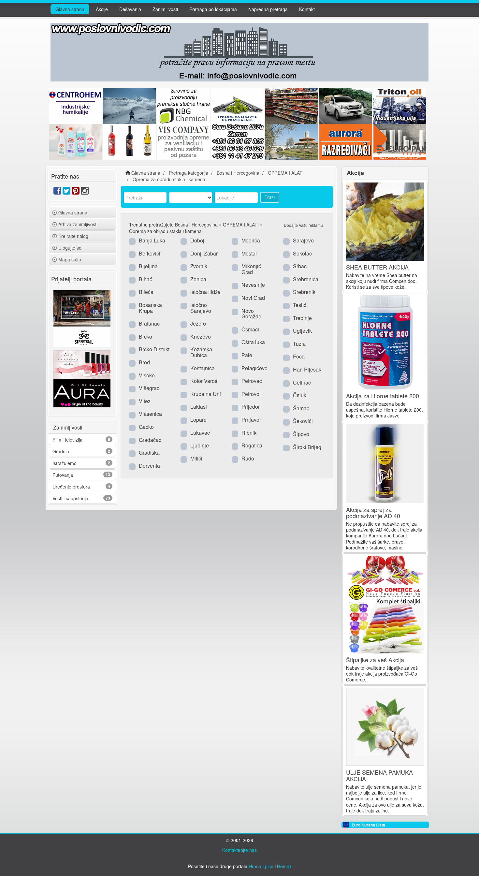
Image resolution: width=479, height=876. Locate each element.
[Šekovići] (286, 421)
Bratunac (149, 323)
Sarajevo (303, 240)
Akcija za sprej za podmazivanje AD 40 (373, 512)
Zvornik (198, 266)
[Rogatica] (235, 446)
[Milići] (184, 459)
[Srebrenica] (286, 280)
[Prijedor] (235, 407)
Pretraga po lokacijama (213, 9)
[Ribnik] (235, 433)
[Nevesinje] (235, 285)
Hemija (284, 866)
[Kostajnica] (184, 368)
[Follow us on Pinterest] (76, 192)
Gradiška (149, 452)
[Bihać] (132, 280)
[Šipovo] (286, 434)
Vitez (145, 401)
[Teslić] (286, 305)
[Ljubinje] (184, 446)
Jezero (198, 323)
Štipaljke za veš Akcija (375, 659)
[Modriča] (235, 241)
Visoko (147, 375)
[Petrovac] (235, 381)
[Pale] (235, 355)
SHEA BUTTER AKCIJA (377, 267)
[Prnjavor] (235, 420)
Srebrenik (304, 292)
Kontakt (307, 9)
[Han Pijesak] (286, 370)
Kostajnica (202, 368)
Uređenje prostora (71, 486)
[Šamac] (286, 409)
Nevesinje (253, 284)
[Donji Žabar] (184, 254)
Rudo (247, 458)
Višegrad (149, 388)
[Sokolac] (286, 254)
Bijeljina (148, 266)
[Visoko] (132, 376)
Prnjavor (251, 419)
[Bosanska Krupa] (132, 305)
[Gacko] (132, 427)
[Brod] (132, 363)
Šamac (301, 408)
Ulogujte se (69, 247)
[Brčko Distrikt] (132, 350)
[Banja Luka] (132, 241)
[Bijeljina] (132, 266)
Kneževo (200, 336)
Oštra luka (253, 342)
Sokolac (302, 253)
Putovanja (62, 475)
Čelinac (302, 382)
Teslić (299, 305)
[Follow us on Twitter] (66, 192)
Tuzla (299, 343)
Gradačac (150, 440)
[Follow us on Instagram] (85, 192)
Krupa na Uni (205, 394)
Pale (246, 355)
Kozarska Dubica (201, 352)
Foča (299, 356)
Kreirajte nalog (73, 236)
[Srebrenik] (286, 292)
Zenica (198, 279)
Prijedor (250, 406)
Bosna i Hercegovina (196, 224)
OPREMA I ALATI (241, 224)
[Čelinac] (286, 383)
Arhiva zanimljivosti (77, 224)
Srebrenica (305, 279)
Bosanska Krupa (150, 307)
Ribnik (248, 432)
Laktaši (198, 406)
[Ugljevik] (286, 331)
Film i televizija (67, 439)
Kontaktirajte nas (239, 850)
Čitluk (299, 395)
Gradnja (60, 451)
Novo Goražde (251, 313)
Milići (196, 458)
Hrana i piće (261, 866)
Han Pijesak (307, 369)
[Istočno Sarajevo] (184, 305)
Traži (270, 197)
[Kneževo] (184, 337)
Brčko (145, 336)
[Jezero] (184, 324)
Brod (144, 362)
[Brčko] (132, 337)
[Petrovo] (235, 394)
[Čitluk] (286, 396)
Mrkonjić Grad (251, 269)
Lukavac (200, 432)
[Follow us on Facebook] (57, 192)
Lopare (198, 419)
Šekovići (303, 421)
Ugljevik (302, 330)
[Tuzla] (286, 344)
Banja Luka (152, 240)
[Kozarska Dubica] (184, 350)
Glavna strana (69, 9)
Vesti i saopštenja (70, 498)
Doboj (197, 240)
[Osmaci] (235, 330)
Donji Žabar (204, 253)
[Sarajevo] (286, 241)
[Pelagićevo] (235, 368)
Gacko (146, 427)
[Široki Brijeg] (286, 447)
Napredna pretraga (268, 9)
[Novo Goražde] (235, 311)
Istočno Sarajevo (200, 307)
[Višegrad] (132, 388)
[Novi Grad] (235, 298)
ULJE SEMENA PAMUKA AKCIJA (379, 775)
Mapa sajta (69, 259)
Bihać (145, 279)
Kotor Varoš (203, 381)
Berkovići (149, 253)
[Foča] (286, 357)
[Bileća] (132, 292)
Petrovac (251, 381)
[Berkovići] (132, 254)
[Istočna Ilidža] (184, 292)
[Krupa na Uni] (184, 394)
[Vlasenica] (132, 414)
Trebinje (302, 318)
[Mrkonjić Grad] (235, 266)
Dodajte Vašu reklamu (303, 225)
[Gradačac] (132, 440)
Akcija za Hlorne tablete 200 (382, 395)
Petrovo (250, 394)
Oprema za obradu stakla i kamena (165, 231)
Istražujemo (64, 463)
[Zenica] (184, 280)
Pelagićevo (254, 368)
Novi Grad (253, 297)
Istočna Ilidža (205, 292)
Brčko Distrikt (154, 349)
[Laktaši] (184, 407)
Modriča (250, 240)
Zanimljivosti (165, 9)
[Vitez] (132, 401)
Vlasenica (150, 413)
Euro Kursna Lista (368, 825)
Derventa (149, 465)
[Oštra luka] (235, 342)
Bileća (146, 292)
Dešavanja (130, 9)
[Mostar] (235, 254)
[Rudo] (235, 459)
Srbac (300, 266)
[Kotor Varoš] (184, 381)
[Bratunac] (132, 324)
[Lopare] (184, 420)
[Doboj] (184, 241)
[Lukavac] (184, 433)
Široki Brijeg (307, 447)
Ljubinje (199, 445)
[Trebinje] (286, 318)
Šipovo (301, 434)
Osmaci (250, 329)
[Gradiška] (132, 453)
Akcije (102, 9)
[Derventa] (132, 466)
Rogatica (251, 445)
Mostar (249, 253)
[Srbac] (286, 266)
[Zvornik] (184, 266)
